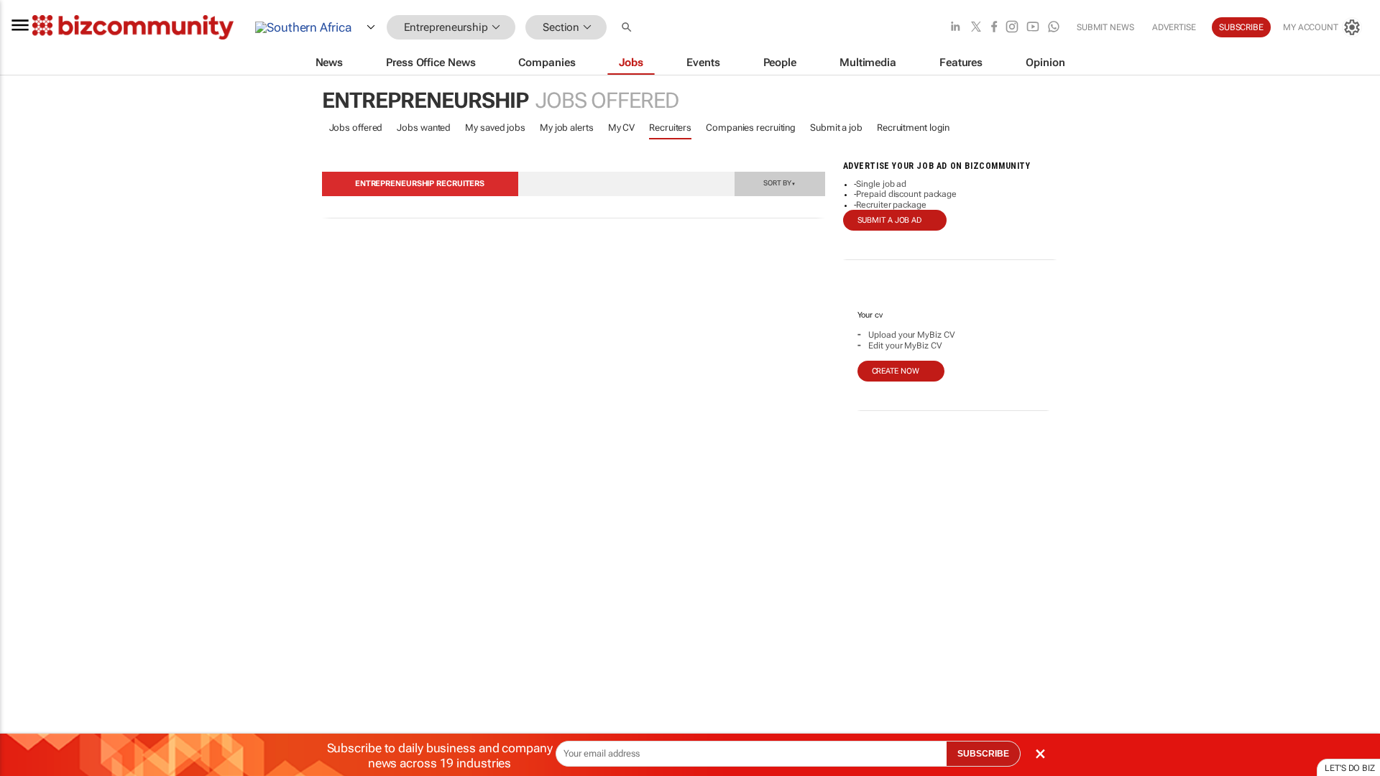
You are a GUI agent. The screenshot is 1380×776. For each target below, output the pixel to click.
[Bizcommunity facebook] (994, 27)
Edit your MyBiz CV (905, 346)
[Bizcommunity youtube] (1032, 27)
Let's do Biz (1350, 768)
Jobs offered (356, 127)
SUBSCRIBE (983, 754)
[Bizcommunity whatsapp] (1053, 27)
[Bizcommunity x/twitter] (976, 27)
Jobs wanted (424, 127)
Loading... (27, 686)
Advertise (1174, 27)
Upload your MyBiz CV (911, 335)
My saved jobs (495, 127)
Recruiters (670, 127)
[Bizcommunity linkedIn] (955, 27)
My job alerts (567, 127)
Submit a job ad (889, 220)
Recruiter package (891, 205)
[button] (628, 28)
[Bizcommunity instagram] (1012, 27)
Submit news (1105, 27)
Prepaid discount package (906, 194)
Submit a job (836, 127)
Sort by (779, 182)
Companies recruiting (751, 127)
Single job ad (881, 184)
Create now (895, 371)
